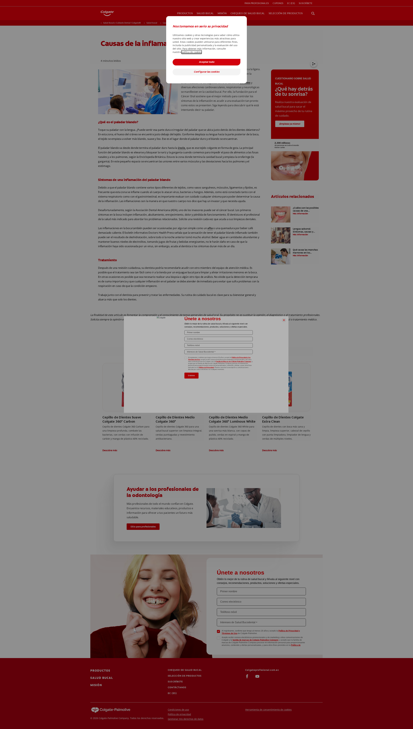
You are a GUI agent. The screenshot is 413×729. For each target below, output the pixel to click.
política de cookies (191, 52)
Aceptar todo (206, 62)
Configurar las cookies (206, 72)
